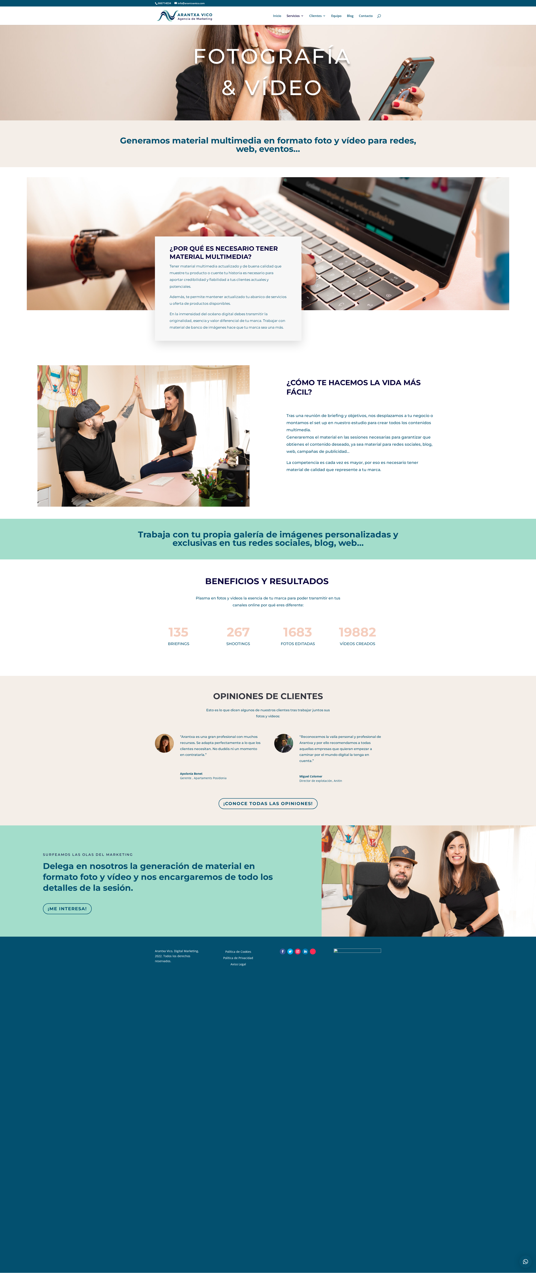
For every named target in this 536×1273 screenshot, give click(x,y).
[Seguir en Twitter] (290, 951)
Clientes (315, 16)
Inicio (277, 16)
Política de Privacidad (238, 957)
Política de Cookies (238, 951)
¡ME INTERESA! (67, 908)
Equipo (336, 16)
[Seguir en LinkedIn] (305, 951)
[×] (525, 1261)
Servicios (293, 16)
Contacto (366, 16)
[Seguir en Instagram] (298, 951)
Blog (350, 16)
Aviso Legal (238, 964)
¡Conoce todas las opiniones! (268, 803)
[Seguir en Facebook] (283, 951)
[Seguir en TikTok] (313, 951)
